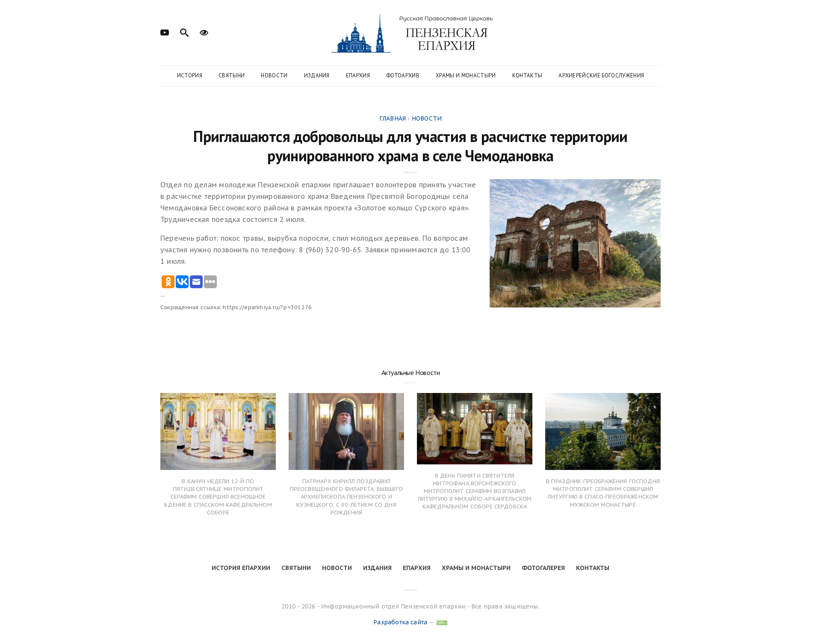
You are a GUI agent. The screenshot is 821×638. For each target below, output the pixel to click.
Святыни (232, 75)
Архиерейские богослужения (601, 75)
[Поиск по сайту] (184, 31)
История (189, 75)
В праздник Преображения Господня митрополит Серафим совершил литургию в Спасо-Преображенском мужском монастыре (603, 493)
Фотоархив (402, 75)
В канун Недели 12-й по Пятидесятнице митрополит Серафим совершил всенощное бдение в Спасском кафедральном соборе (218, 497)
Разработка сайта (400, 622)
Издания (317, 75)
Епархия (358, 75)
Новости (274, 75)
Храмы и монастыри (466, 75)
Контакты (527, 75)
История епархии (241, 568)
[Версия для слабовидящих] (204, 31)
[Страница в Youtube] (164, 31)
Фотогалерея (543, 568)
